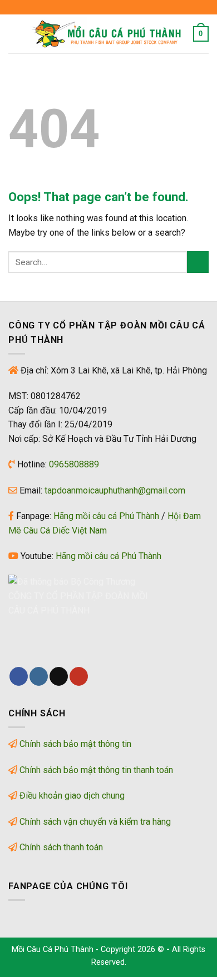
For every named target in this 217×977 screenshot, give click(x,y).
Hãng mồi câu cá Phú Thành (106, 516)
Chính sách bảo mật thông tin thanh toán (96, 770)
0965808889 (74, 464)
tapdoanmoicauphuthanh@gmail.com (115, 490)
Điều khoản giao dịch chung (72, 795)
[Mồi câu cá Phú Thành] (107, 34)
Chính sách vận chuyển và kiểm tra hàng (95, 821)
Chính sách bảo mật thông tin (75, 744)
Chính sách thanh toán (61, 847)
